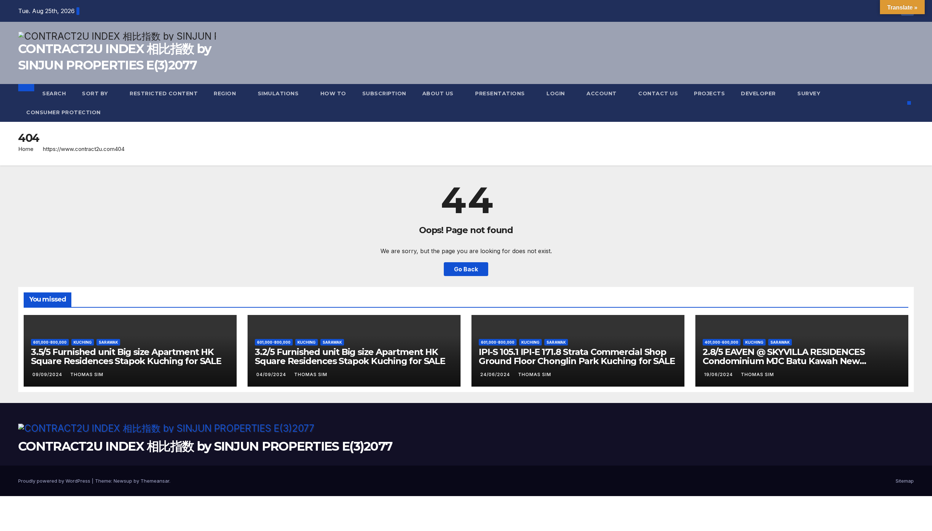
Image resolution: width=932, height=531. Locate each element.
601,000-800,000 (50, 342)
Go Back (466, 269)
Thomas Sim (86, 374)
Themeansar (155, 481)
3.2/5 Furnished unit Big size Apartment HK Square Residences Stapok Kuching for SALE (350, 356)
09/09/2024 (48, 374)
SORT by (96, 93)
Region (226, 93)
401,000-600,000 (721, 342)
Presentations (500, 93)
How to (333, 93)
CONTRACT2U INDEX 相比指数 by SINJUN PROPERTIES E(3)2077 (205, 446)
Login (556, 93)
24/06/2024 (496, 374)
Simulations (279, 93)
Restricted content (164, 93)
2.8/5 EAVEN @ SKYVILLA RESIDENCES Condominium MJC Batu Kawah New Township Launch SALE (783, 361)
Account (602, 93)
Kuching (83, 342)
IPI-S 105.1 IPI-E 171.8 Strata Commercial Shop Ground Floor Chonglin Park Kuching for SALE (577, 356)
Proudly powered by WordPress (55, 481)
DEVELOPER (759, 93)
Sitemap (905, 481)
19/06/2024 (719, 374)
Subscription (384, 93)
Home (25, 148)
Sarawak (108, 342)
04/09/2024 (272, 374)
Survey (809, 93)
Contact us (658, 93)
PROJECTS (709, 93)
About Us (438, 93)
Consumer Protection (63, 112)
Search (54, 93)
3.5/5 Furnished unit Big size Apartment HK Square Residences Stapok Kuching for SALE (126, 356)
